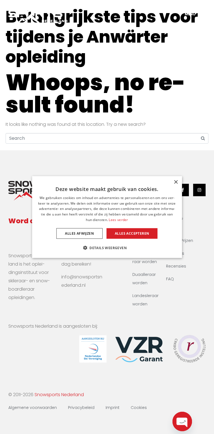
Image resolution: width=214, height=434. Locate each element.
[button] (107, 247)
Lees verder (118, 219)
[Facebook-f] (182, 190)
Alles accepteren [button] (132, 233)
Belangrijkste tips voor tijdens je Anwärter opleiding (102, 36)
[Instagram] (199, 190)
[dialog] (107, 217)
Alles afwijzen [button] (79, 233)
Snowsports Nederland (59, 394)
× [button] (176, 182)
